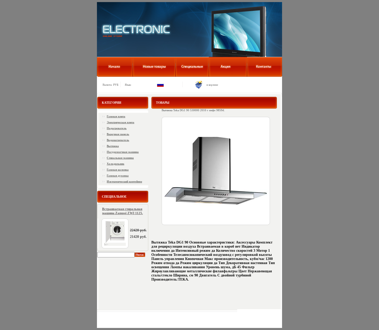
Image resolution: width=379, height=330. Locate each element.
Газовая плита (116, 116)
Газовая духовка (118, 175)
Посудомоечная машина (123, 151)
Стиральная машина (120, 157)
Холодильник (115, 163)
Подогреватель (117, 128)
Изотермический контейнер (124, 181)
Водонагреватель (118, 140)
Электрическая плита (120, 122)
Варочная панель (118, 134)
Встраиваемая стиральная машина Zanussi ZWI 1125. (122, 211)
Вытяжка (113, 145)
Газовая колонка (118, 169)
